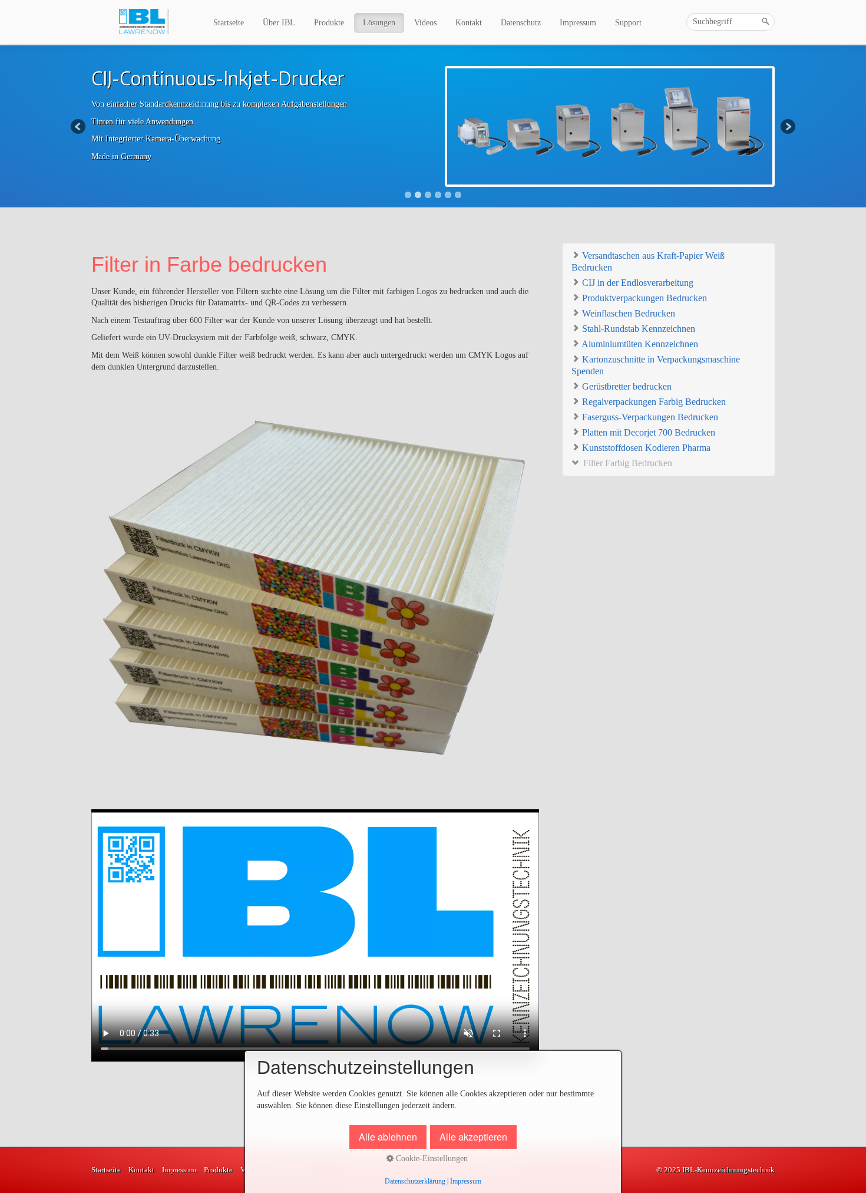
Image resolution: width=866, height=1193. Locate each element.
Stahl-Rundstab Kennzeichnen (637, 328)
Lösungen (379, 22)
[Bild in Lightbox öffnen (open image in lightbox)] (315, 590)
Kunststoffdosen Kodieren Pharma (645, 447)
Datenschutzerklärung (415, 1181)
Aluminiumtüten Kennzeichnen (639, 344)
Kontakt (468, 22)
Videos (425, 22)
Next (787, 127)
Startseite (228, 22)
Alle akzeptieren (473, 1136)
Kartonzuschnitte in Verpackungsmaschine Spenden (655, 365)
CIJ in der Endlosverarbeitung (636, 282)
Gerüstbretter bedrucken (626, 386)
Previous (79, 127)
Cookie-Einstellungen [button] (431, 1158)
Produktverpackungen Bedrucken (643, 298)
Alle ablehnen (388, 1136)
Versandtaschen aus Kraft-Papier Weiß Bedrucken (648, 261)
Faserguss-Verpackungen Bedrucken (649, 417)
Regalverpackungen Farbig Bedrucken (653, 401)
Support (628, 22)
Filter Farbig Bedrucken (626, 463)
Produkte (329, 22)
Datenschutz (521, 22)
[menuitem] (229, 23)
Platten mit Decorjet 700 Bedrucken (647, 432)
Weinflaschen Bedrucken (627, 313)
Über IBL (279, 22)
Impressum (578, 22)
